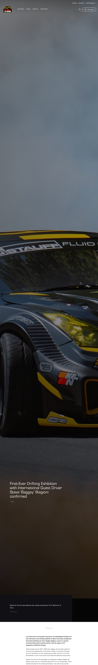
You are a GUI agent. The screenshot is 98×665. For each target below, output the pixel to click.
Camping (74, 3)
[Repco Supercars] (9, 9)
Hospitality (81, 3)
